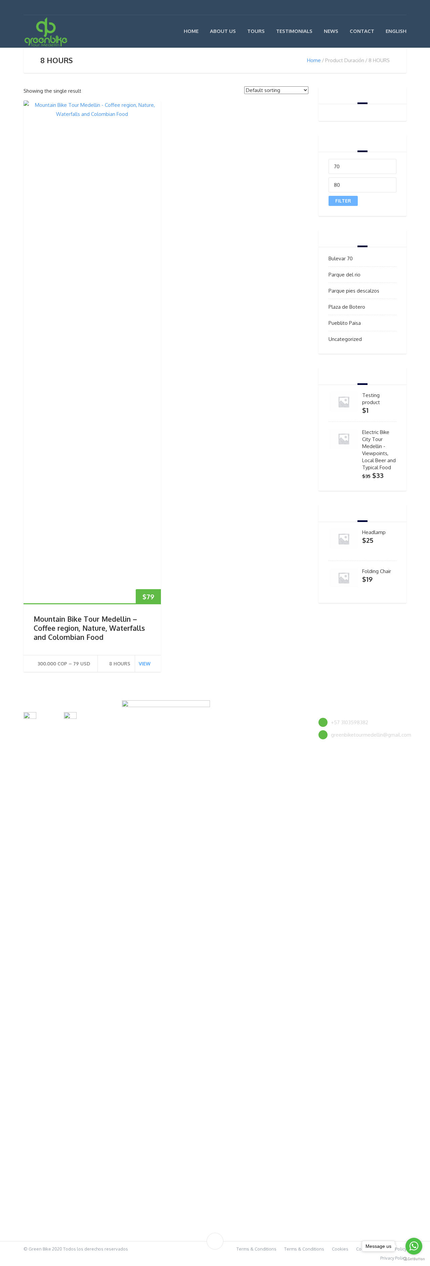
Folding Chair (376, 571)
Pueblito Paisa (345, 323)
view (144, 663)
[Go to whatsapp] (413, 1246)
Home (191, 31)
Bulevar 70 (341, 258)
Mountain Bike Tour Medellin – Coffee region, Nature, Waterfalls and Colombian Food (89, 628)
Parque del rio (344, 274)
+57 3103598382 (349, 722)
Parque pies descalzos (354, 291)
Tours (256, 31)
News (331, 31)
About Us (223, 31)
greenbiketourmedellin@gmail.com (371, 735)
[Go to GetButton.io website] (414, 1259)
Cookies (340, 1249)
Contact (362, 31)
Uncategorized (345, 339)
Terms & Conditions (256, 1249)
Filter (343, 201)
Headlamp (374, 532)
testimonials (294, 31)
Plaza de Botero (347, 307)
